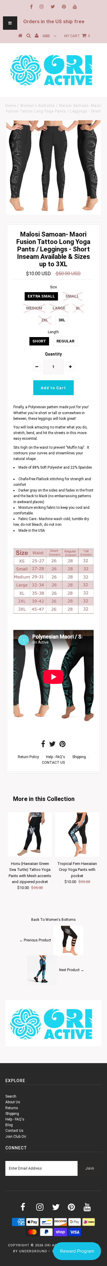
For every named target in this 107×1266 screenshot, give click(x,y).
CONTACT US (53, 762)
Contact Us (14, 1131)
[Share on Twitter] (52, 745)
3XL (62, 320)
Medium (34, 308)
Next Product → (71, 970)
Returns (11, 1108)
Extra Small (41, 296)
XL (78, 308)
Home (10, 106)
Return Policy (28, 757)
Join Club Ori (15, 1136)
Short (39, 341)
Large (59, 308)
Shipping (79, 757)
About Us (12, 1102)
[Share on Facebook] (43, 745)
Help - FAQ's (55, 757)
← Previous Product (35, 940)
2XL (44, 320)
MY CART (77, 36)
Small (72, 296)
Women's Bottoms (37, 106)
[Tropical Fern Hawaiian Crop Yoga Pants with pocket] (77, 855)
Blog (9, 1125)
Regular (65, 341)
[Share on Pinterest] (62, 745)
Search (10, 1096)
